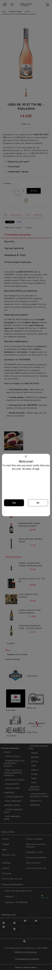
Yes (14, 503)
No (38, 503)
